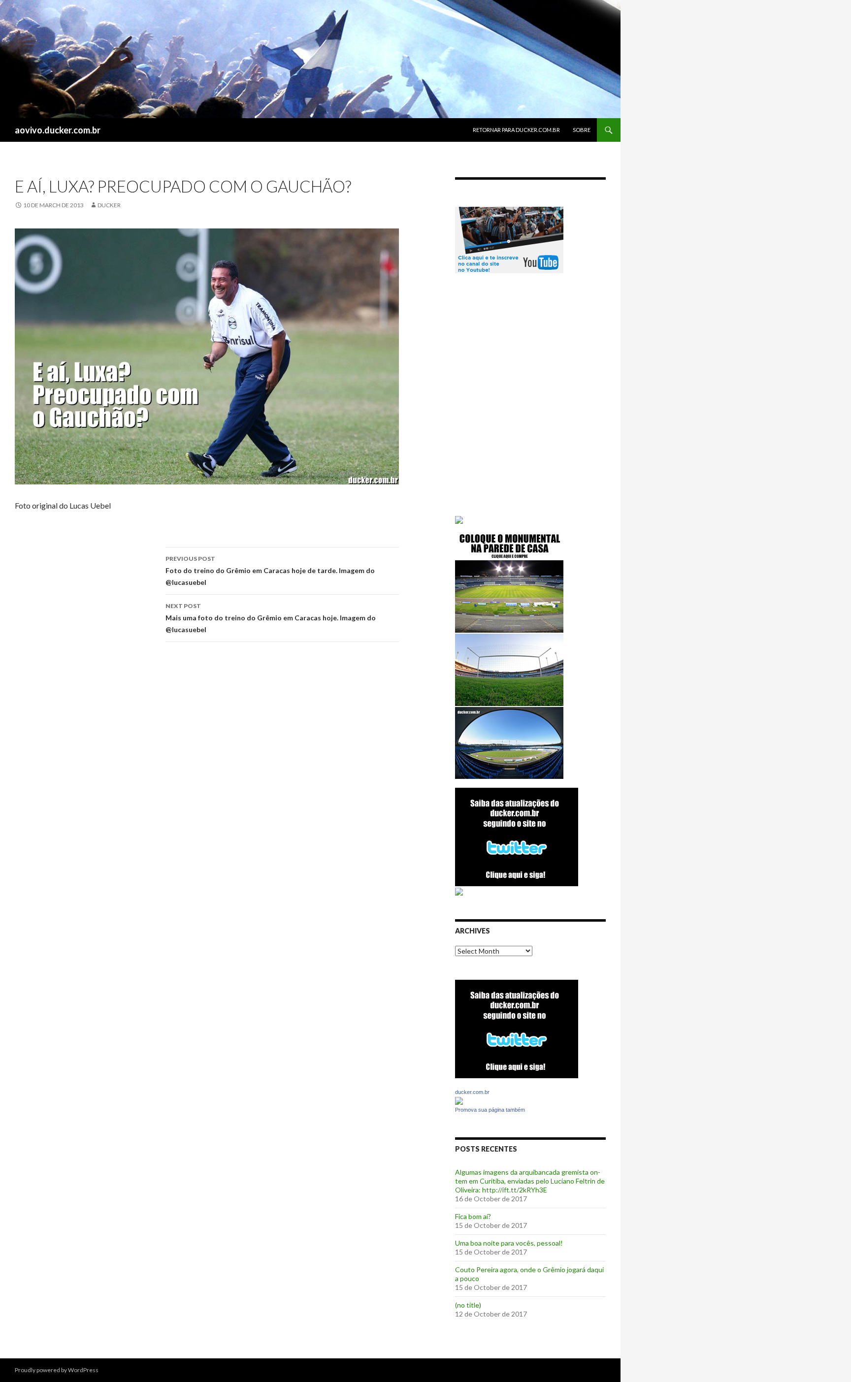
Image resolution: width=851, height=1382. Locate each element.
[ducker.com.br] (459, 1100)
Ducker (109, 205)
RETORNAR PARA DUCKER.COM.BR (516, 130)
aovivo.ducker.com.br (57, 130)
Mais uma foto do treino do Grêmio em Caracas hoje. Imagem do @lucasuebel (270, 618)
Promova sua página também (490, 1110)
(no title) (468, 1305)
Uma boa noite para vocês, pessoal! (509, 1243)
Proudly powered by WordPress (56, 1370)
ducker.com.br (472, 1092)
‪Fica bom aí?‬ (473, 1216)
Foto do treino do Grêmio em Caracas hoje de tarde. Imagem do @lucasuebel (270, 570)
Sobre (581, 130)
